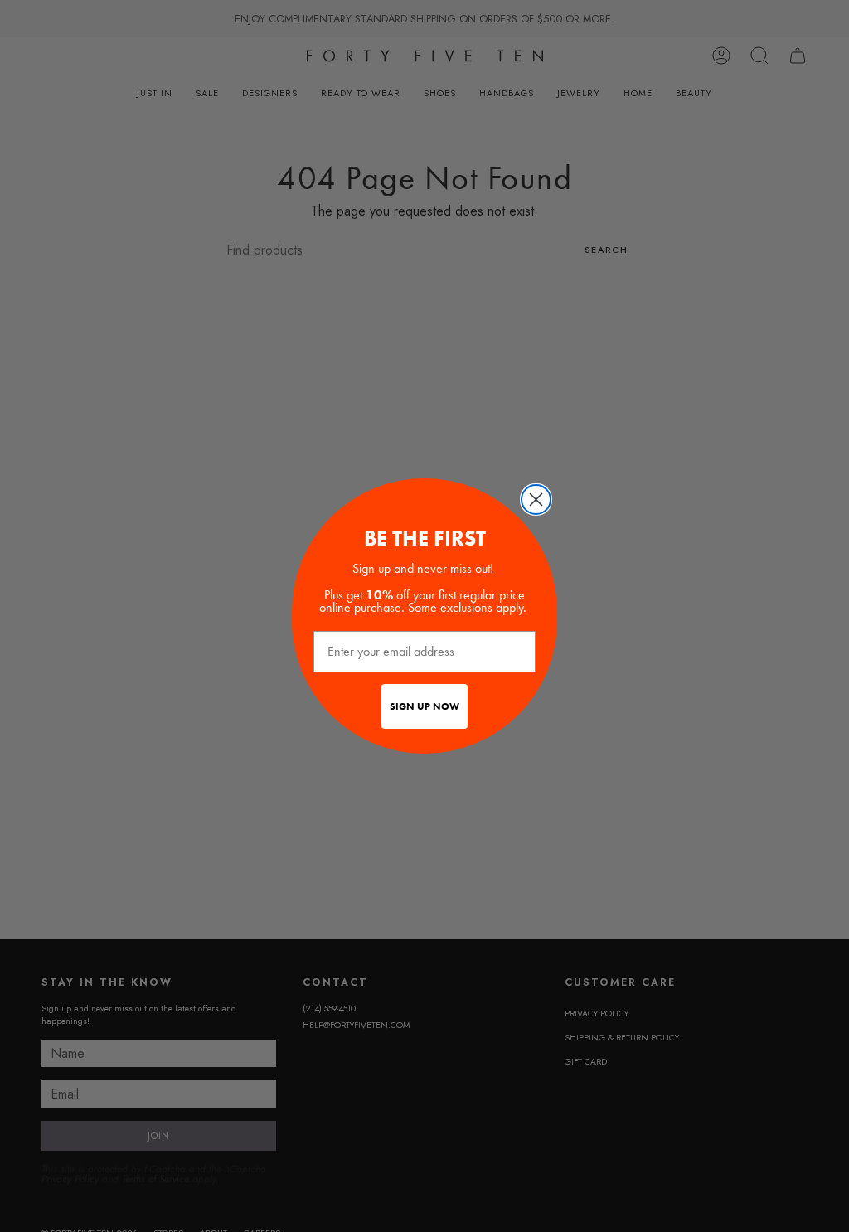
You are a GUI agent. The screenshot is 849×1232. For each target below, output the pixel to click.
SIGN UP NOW (424, 706)
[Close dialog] (536, 499)
